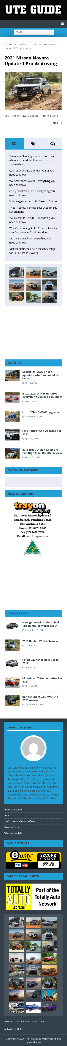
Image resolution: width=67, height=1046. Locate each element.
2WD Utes (14, 363)
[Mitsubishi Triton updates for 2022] (12, 682)
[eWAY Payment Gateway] (33, 867)
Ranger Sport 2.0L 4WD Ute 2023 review (40, 698)
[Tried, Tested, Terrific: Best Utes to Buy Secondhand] (49, 285)
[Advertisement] (33, 333)
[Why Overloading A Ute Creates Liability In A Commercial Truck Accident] (33, 297)
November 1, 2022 (34, 416)
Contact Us (10, 815)
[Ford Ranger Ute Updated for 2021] (12, 434)
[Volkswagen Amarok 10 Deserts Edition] (33, 285)
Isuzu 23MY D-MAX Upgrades (41, 412)
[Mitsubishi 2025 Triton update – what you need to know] (12, 375)
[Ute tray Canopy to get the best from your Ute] (33, 1007)
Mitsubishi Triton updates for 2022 (42, 679)
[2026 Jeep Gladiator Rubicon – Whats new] (49, 1007)
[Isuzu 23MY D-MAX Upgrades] (12, 416)
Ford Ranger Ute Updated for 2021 (41, 432)
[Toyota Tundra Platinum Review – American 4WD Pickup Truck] (33, 983)
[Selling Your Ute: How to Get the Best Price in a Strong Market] (16, 970)
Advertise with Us (13, 833)
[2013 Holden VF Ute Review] (12, 645)
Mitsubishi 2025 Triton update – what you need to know (40, 375)
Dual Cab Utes (17, 613)
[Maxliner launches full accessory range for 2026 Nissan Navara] (16, 958)
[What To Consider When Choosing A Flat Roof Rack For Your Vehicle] (16, 1007)
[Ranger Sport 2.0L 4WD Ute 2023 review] (12, 700)
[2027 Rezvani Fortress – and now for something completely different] (33, 970)
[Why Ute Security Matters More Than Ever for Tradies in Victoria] (49, 995)
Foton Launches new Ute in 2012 (40, 661)
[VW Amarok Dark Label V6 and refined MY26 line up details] (33, 995)
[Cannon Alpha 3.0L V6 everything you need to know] (33, 272)
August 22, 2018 (32, 457)
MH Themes (35, 1042)
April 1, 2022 (31, 685)
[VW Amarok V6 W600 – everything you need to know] (49, 272)
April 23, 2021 (31, 438)
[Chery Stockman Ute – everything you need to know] (16, 285)
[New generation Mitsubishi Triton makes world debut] (12, 626)
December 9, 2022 (34, 704)
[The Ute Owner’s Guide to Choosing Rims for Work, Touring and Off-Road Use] (33, 958)
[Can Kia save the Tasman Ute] (16, 983)
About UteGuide (13, 809)
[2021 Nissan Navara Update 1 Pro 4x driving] (33, 108)
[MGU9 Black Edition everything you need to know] (49, 297)
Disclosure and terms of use (20, 821)
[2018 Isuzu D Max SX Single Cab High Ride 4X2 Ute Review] (12, 453)
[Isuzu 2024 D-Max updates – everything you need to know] (12, 397)
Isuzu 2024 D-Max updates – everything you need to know (42, 395)
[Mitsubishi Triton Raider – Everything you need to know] (16, 995)
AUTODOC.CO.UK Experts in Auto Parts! (25, 1021)
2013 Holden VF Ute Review (40, 641)
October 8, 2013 (33, 645)
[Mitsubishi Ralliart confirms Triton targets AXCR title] (49, 958)
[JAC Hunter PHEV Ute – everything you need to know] (16, 297)
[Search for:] (34, 32)
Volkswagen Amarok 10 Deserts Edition (33, 201)
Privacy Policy (11, 827)
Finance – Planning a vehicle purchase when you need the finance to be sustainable (32, 160)
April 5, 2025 (31, 382)
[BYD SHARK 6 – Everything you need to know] (49, 983)
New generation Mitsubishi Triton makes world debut (40, 624)
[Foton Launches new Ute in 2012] (12, 663)
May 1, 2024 (30, 401)
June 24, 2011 (31, 667)
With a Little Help (13, 1029)
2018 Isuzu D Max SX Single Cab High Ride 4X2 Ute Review (42, 451)
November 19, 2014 (34, 630)
